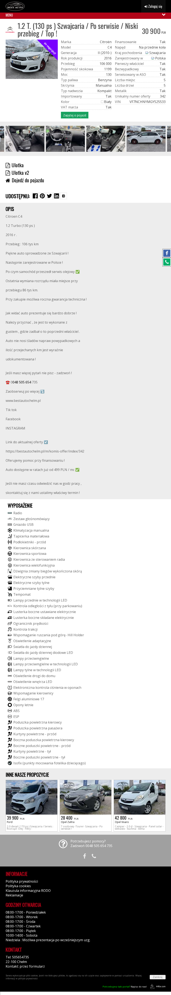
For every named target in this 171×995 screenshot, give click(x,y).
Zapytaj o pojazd (74, 115)
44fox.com (161, 986)
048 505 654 (22, 382)
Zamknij (157, 977)
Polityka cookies (18, 886)
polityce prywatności (28, 978)
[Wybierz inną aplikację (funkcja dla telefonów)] (63, 195)
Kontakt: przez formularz (25, 966)
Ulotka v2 (20, 172)
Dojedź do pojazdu (28, 180)
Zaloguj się (154, 6)
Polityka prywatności (22, 881)
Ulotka (18, 165)
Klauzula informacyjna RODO (28, 890)
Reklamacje (14, 895)
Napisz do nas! (125, 986)
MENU (9, 15)
